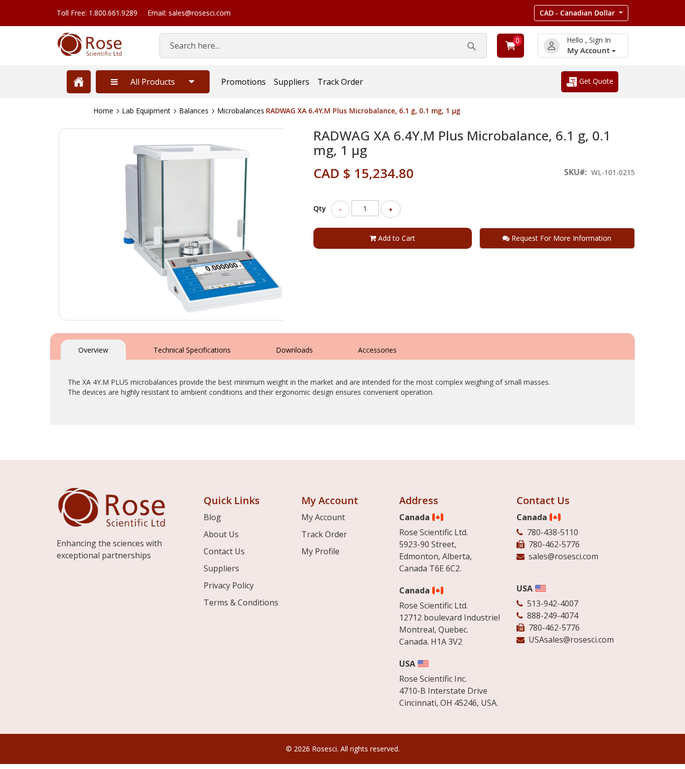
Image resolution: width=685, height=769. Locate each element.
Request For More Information (560, 238)
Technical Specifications (192, 350)
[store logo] (98, 44)
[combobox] (323, 45)
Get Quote (595, 81)
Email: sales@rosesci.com (189, 13)
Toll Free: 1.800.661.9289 (97, 13)
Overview (93, 350)
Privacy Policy (229, 585)
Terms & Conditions (241, 602)
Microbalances (240, 110)
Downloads (294, 350)
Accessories (377, 350)
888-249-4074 (552, 615)
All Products (152, 81)
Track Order (340, 81)
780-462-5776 (554, 544)
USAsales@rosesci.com (571, 639)
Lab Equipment (146, 110)
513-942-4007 (552, 603)
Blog (212, 517)
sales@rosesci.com (563, 556)
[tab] (93, 349)
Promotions (243, 81)
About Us (221, 534)
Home (103, 110)
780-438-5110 (552, 532)
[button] (581, 13)
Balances (194, 110)
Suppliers (291, 81)
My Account (589, 50)
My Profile (320, 551)
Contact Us (224, 551)
